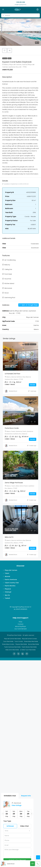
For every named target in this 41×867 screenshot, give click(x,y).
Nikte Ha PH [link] (9, 537)
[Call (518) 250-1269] (37, 863)
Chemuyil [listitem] (8, 592)
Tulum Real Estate (8, 641)
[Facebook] (14, 653)
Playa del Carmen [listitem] (11, 570)
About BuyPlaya (20, 626)
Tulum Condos (18, 641)
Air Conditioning (10, 260)
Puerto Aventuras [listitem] (11, 579)
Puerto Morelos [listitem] (10, 586)
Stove (6, 293)
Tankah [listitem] (7, 598)
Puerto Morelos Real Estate (29, 647)
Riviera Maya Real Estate (31, 641)
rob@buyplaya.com (20, 4)
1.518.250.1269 (20, 2)
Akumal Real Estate (33, 644)
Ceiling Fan (8, 269)
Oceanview (33, 344)
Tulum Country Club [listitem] (12, 583)
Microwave (8, 288)
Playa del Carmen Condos (29, 638)
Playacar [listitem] (8, 589)
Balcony (7, 265)
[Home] (20, 10)
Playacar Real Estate (21, 644)
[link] (22, 356)
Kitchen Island (9, 283)
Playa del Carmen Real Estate (12, 638)
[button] (20, 32)
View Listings (16, 805)
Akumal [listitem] (7, 576)
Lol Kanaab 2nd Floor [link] (12, 374)
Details (32, 385)
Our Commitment (20, 629)
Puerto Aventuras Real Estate (12, 647)
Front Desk (8, 274)
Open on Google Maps (29, 305)
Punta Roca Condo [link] (12, 428)
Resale (9, 58)
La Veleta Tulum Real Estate (28, 650)
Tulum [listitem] (7, 573)
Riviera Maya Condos (8, 644)
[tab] (10, 796)
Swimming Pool (9, 298)
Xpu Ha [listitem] (7, 595)
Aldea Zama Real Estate (12, 650)
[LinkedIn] (22, 653)
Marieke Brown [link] (13, 391)
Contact (20, 624)
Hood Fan (7, 279)
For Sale (5, 58)
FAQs (20, 622)
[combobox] (17, 831)
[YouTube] (26, 653)
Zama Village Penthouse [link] (14, 483)
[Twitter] (18, 653)
